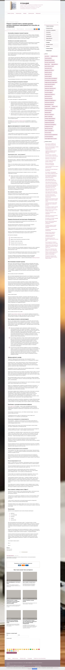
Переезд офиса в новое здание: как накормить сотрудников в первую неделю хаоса (51, 246)
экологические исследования (51, 134)
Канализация (48, 40)
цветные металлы (48, 128)
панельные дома (48, 110)
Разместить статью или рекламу (40, 658)
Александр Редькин (10, 555)
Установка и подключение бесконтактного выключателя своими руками (50, 195)
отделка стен (54, 106)
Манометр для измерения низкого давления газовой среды (12, 621)
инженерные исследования (50, 80)
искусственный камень (50, 84)
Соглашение (30, 658)
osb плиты (47, 56)
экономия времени (49, 136)
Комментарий (9, 638)
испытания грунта (48, 86)
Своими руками (31, 13)
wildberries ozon (54, 56)
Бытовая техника (49, 44)
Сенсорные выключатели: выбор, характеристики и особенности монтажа (51, 204)
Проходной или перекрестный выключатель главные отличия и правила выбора (51, 257)
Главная (9, 658)
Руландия (24, 3)
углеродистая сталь (49, 126)
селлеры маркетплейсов (50, 118)
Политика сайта (23, 658)
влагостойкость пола (49, 66)
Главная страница (11, 13)
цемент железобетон (49, 130)
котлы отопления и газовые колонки (18, 120)
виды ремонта (54, 64)
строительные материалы (50, 124)
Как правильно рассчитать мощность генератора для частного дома (51, 239)
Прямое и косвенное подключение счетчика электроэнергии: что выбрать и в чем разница (51, 253)
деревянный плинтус (49, 70)
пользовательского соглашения (30, 666)
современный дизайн (49, 122)
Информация (38, 13)
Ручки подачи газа (11, 406)
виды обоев (47, 64)
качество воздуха (48, 92)
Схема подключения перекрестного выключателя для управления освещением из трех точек (51, 186)
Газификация (48, 36)
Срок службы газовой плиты (29, 582)
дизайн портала (48, 72)
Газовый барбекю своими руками (28, 601)
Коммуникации (18, 13)
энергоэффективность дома (50, 138)
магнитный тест (48, 96)
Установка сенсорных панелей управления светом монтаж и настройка (50, 226)
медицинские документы (50, 100)
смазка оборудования (49, 120)
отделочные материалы (50, 108)
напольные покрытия (49, 102)
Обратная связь (15, 658)
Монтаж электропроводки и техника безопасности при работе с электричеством (51, 148)
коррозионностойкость (50, 94)
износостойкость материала (51, 78)
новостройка (47, 106)
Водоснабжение (49, 38)
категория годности (49, 90)
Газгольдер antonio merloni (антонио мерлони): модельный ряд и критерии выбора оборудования (29, 622)
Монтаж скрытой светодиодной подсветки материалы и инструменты (51, 222)
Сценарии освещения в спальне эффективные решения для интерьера (51, 152)
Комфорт (24, 13)
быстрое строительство (50, 62)
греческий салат (48, 68)
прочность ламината (49, 114)
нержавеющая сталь (49, 104)
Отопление (48, 32)
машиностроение (48, 98)
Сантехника (48, 34)
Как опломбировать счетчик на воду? (13, 583)
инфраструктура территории (51, 82)
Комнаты (48, 46)
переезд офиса (48, 112)
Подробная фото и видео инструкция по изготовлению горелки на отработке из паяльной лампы (13, 602)
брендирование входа (49, 60)
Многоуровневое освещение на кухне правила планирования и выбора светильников (50, 176)
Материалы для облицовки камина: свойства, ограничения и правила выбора (51, 200)
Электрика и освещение (50, 30)
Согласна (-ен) (34, 668)
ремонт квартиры (48, 116)
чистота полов (48, 132)
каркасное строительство (50, 88)
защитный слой (48, 74)
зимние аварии (48, 76)
